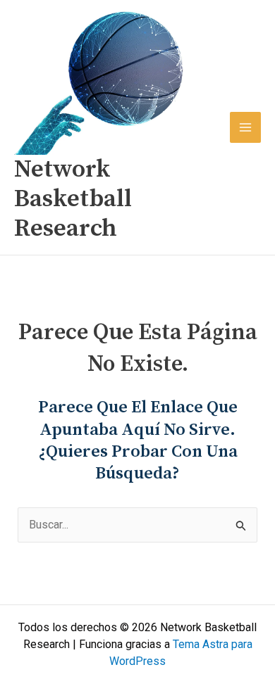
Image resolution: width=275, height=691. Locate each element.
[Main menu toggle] (245, 127)
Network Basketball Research (73, 199)
